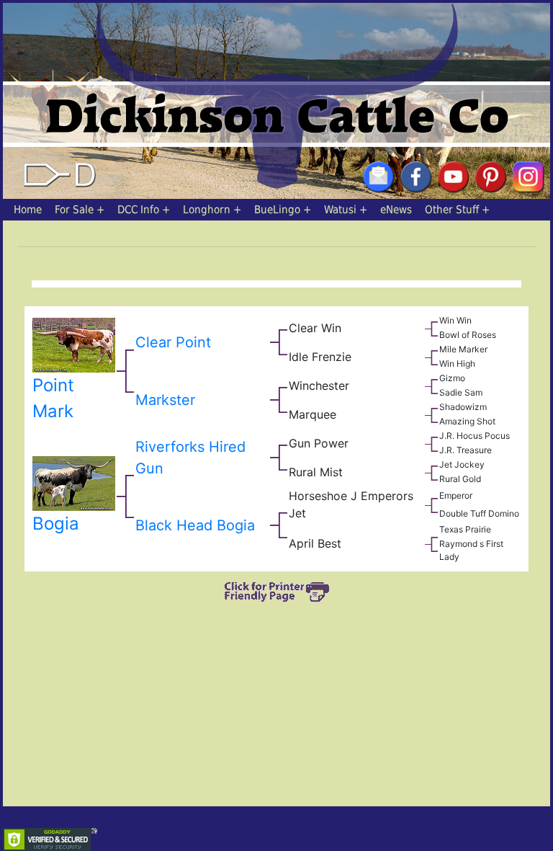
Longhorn (206, 209)
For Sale (74, 209)
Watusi (340, 209)
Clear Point (173, 342)
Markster (165, 400)
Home (28, 209)
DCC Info (138, 209)
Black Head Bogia (195, 525)
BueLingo (277, 209)
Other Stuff (452, 209)
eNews (396, 209)
